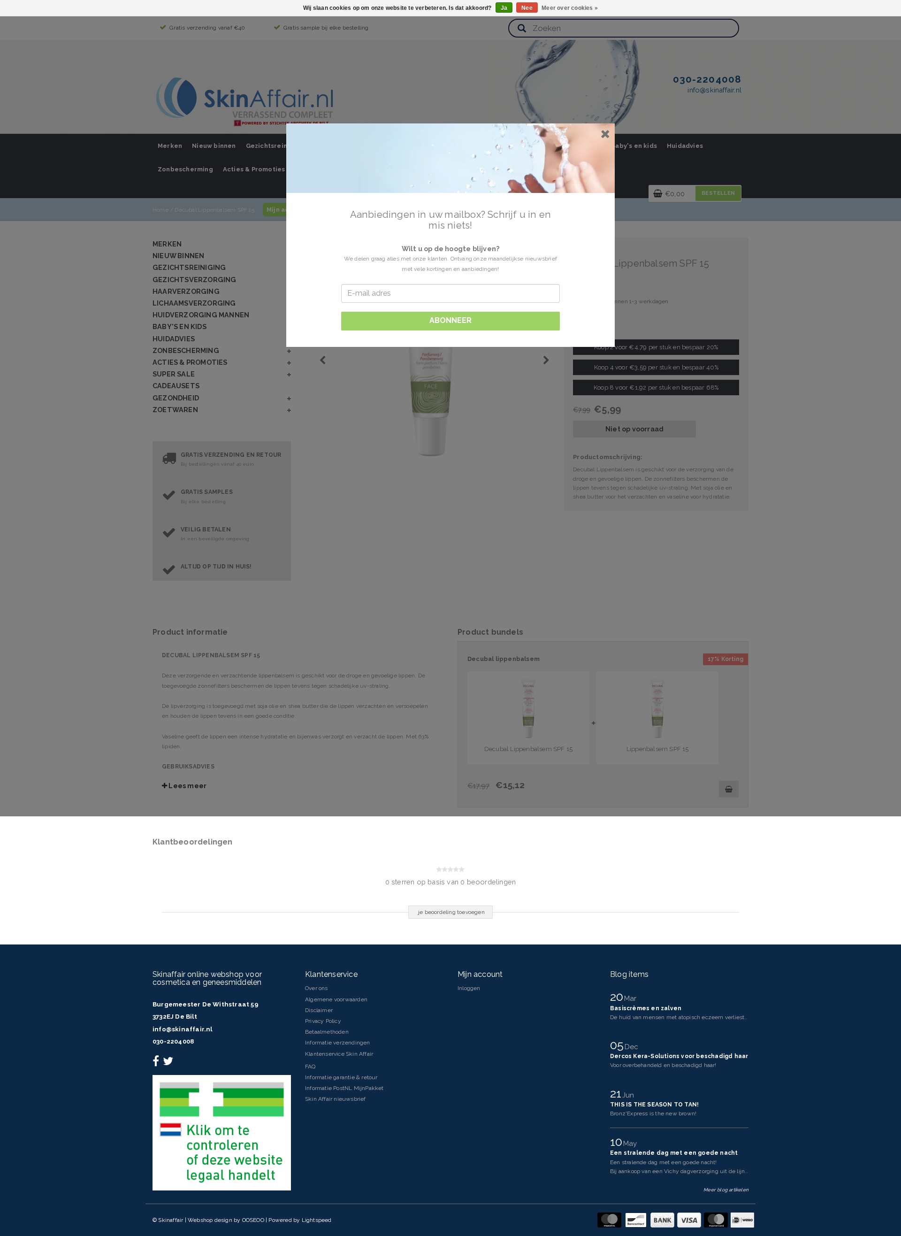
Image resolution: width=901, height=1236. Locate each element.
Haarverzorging (186, 291)
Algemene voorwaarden (336, 999)
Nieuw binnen (214, 145)
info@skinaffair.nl (183, 1029)
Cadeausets (176, 386)
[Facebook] (157, 1063)
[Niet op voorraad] (729, 789)
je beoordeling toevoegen (451, 912)
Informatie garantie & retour (341, 1077)
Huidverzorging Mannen (201, 315)
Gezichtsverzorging (195, 280)
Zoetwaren (175, 410)
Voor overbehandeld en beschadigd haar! (663, 1065)
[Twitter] (169, 1063)
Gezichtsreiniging (275, 145)
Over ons (316, 988)
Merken (170, 145)
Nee (527, 8)
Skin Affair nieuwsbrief (335, 1099)
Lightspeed (317, 1220)
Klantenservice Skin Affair (339, 1054)
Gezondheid (176, 398)
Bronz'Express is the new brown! (653, 1113)
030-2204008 (173, 1041)
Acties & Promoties (254, 169)
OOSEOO (253, 1220)
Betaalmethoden (327, 1032)
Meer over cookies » (570, 8)
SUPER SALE (174, 374)
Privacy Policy (323, 1021)
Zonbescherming (185, 169)
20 (618, 997)
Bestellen (718, 193)
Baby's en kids (634, 145)
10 (618, 1142)
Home (160, 210)
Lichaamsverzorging (194, 303)
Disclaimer (319, 1010)
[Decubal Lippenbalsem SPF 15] (657, 708)
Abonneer (450, 320)
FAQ (310, 1066)
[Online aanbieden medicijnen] (222, 1132)
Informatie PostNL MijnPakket (344, 1088)
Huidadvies (685, 145)
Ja (504, 8)
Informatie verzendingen (337, 1042)
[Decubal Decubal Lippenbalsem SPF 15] (449, 352)
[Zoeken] (521, 29)
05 (618, 1045)
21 (617, 1093)
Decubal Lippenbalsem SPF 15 (214, 210)
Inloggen (469, 988)
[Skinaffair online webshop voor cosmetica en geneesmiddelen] (246, 98)
